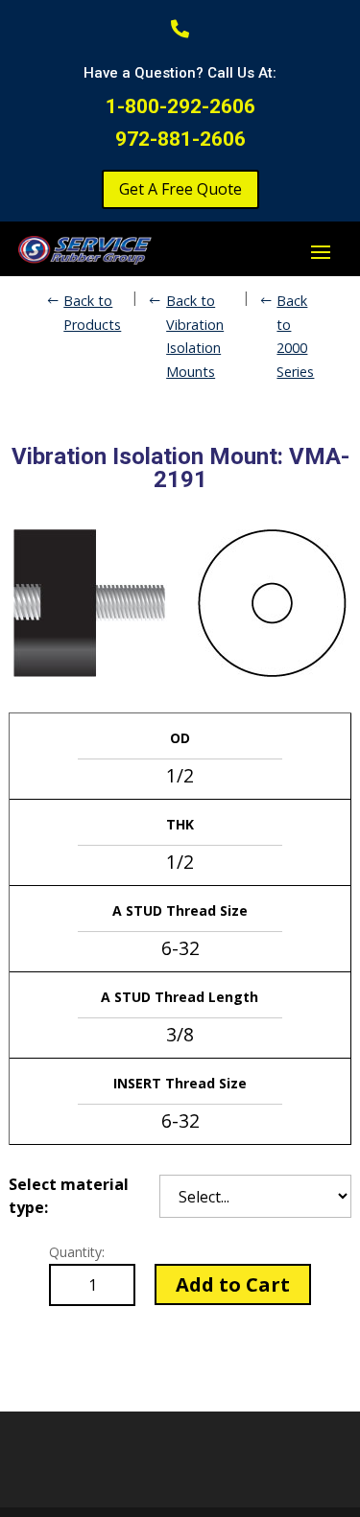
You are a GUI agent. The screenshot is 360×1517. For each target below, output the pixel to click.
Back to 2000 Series (295, 336)
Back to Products (92, 312)
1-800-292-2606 (180, 106)
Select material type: (69, 1196)
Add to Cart (233, 1284)
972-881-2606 (180, 139)
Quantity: (77, 1252)
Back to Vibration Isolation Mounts (195, 336)
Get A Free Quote (180, 188)
